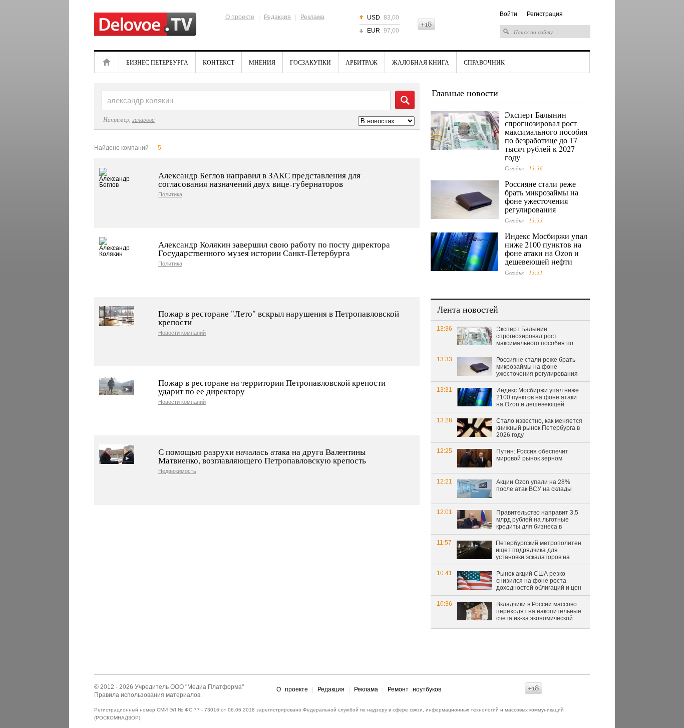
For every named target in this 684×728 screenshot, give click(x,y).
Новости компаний (182, 333)
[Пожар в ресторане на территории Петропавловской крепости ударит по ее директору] (116, 385)
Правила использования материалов (147, 694)
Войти (508, 14)
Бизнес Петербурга (157, 62)
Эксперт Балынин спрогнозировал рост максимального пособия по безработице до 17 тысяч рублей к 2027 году (546, 135)
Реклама (312, 17)
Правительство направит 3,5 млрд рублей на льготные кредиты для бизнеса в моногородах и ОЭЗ (537, 520)
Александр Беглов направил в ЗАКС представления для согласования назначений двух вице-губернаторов (259, 179)
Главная (106, 62)
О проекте (239, 17)
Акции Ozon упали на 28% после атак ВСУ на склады (534, 485)
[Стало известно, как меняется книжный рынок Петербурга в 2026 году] (474, 427)
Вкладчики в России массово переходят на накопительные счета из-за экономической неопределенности (538, 612)
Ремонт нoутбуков (414, 689)
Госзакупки (310, 62)
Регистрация (545, 14)
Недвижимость (177, 471)
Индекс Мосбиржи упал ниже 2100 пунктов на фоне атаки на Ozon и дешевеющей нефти (546, 248)
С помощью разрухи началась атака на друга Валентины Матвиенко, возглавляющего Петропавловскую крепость (262, 456)
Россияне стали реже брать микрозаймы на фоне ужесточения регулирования (541, 196)
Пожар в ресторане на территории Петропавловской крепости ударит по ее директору (272, 387)
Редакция (277, 17)
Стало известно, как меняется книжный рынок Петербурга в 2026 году (539, 427)
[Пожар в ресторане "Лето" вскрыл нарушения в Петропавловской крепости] (116, 316)
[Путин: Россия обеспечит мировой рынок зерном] (474, 457)
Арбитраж (362, 62)
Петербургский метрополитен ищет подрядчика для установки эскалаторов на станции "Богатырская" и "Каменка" (538, 551)
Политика (170, 194)
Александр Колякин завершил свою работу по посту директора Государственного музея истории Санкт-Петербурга (274, 248)
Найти (405, 100)
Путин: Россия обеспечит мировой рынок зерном (532, 455)
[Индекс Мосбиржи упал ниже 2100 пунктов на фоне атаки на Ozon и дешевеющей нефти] (465, 251)
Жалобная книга (420, 62)
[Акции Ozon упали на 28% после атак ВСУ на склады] (474, 488)
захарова (143, 119)
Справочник (484, 62)
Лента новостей (467, 309)
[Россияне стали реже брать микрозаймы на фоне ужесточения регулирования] (465, 199)
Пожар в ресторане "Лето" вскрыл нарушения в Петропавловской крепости (278, 318)
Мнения (262, 62)
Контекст (218, 62)
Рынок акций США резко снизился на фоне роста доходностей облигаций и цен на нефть (538, 581)
